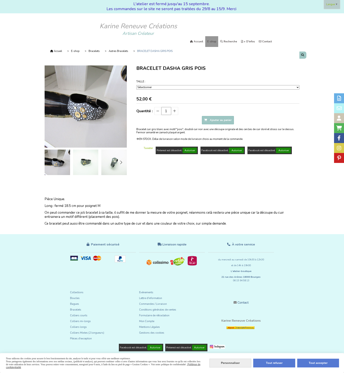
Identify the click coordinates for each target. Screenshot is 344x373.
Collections (76, 292)
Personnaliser (230, 362)
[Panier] (339, 128)
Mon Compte (146, 321)
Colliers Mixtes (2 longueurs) (87, 333)
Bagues (74, 304)
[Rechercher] (302, 55)
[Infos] (339, 98)
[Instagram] (339, 148)
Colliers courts (78, 315)
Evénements (146, 292)
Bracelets (75, 310)
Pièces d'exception (81, 338)
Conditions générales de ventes (157, 310)
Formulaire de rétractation (154, 315)
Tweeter (148, 148)
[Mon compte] (339, 118)
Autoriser (190, 150)
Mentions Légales (149, 327)
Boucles (75, 298)
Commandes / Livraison (153, 304)
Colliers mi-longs (80, 321)
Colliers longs (78, 327)
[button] (121, 162)
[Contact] (339, 108)
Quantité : (144, 111)
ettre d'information (151, 298)
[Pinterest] (339, 158)
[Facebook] (339, 138)
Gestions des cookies (151, 333)
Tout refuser (274, 362)
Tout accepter (318, 362)
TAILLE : (140, 81)
